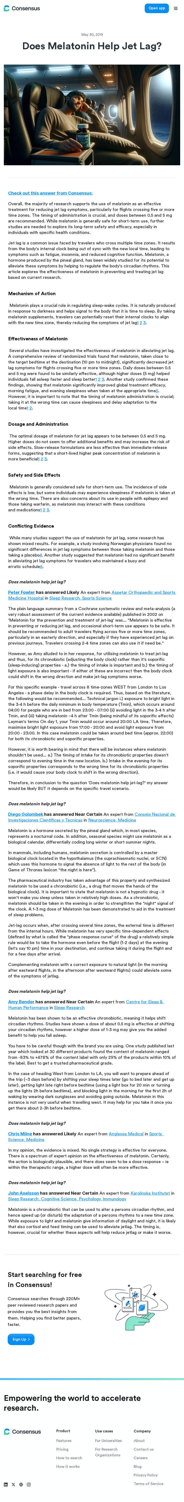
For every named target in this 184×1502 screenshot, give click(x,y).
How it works (68, 1467)
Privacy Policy (146, 1475)
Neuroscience (101, 820)
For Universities (108, 1441)
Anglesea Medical (126, 1134)
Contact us (144, 1449)
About (139, 1441)
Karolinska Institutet (150, 1193)
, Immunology (113, 1199)
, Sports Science (96, 598)
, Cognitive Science (57, 1199)
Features (63, 1441)
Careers (141, 1458)
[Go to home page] (22, 8)
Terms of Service (148, 1484)
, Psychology (88, 1199)
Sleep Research (64, 598)
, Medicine (125, 820)
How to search (69, 1458)
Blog (138, 1467)
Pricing (62, 1449)
